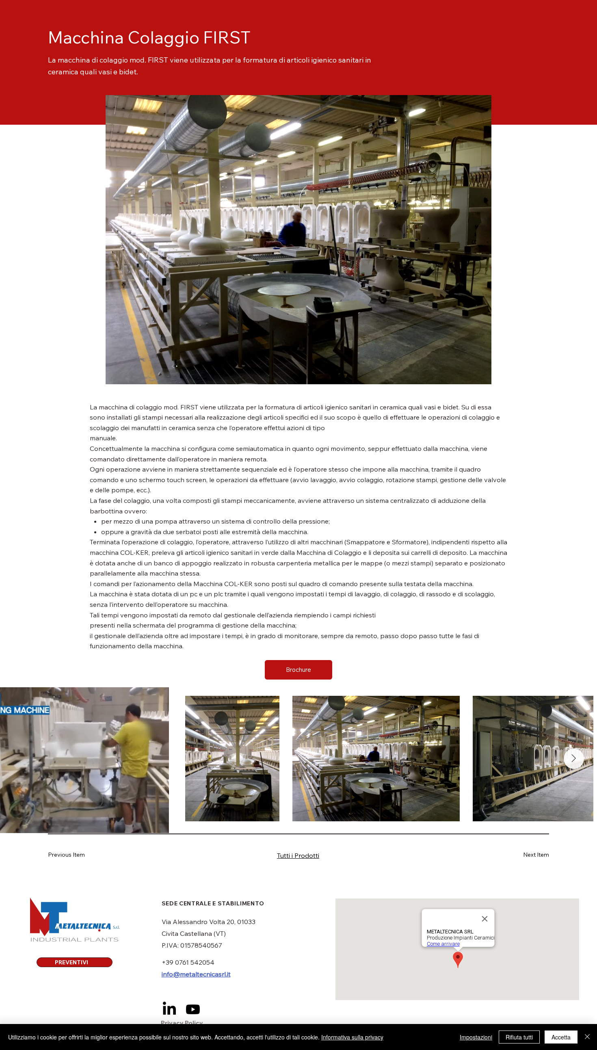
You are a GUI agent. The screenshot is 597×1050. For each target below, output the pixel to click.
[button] (298, 670)
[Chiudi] (587, 1037)
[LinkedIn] (169, 1009)
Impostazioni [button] (476, 1037)
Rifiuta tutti (519, 1037)
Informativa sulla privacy (352, 1037)
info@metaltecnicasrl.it (196, 974)
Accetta (561, 1037)
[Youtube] (193, 1009)
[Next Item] (574, 759)
